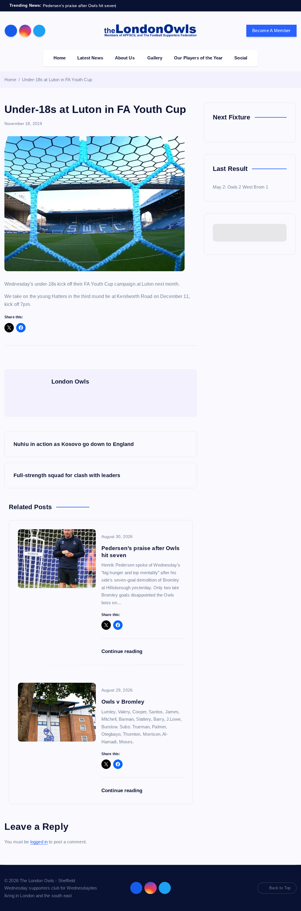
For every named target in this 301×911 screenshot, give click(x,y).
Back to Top (279, 888)
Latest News (90, 57)
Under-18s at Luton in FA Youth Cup (57, 79)
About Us (125, 57)
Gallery (154, 57)
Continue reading (122, 651)
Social (240, 57)
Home (59, 57)
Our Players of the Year (198, 57)
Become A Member (271, 30)
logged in (39, 841)
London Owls (70, 381)
